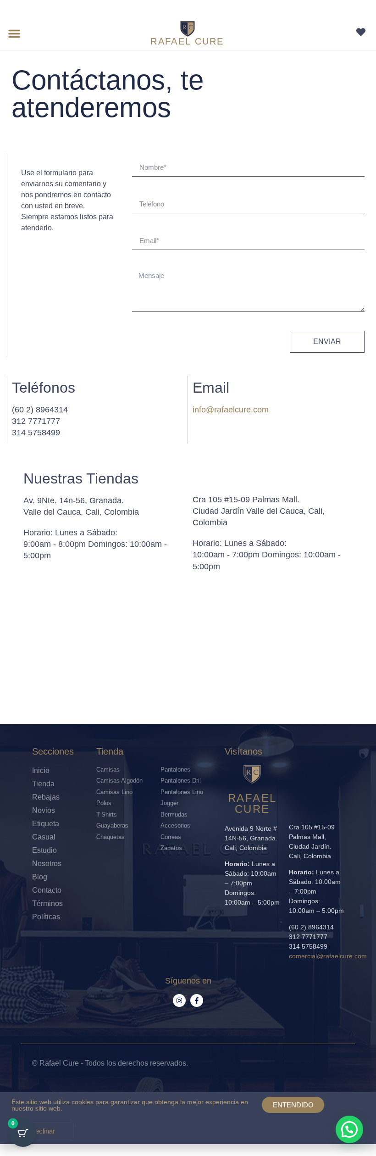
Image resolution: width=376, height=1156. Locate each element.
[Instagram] (179, 1000)
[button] (14, 33)
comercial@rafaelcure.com (328, 956)
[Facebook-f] (196, 1000)
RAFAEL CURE (187, 41)
